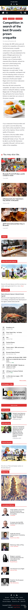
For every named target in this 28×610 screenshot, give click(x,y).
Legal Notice (17, 607)
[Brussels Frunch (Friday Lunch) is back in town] (14, 159)
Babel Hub (23, 601)
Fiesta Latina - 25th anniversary (15, 347)
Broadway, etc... (10, 327)
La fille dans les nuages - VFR (14, 376)
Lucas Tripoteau (14, 546)
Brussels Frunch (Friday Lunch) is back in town (14, 174)
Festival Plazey (10, 342)
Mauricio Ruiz (13, 570)
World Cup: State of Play (17, 545)
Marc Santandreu (14, 582)
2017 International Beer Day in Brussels (14, 224)
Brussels (7, 597)
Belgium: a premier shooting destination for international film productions (17, 558)
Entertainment (6, 599)
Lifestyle (12, 597)
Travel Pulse (14, 599)
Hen (7, 337)
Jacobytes (12, 515)
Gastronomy (11, 18)
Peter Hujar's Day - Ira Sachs (14, 332)
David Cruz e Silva (14, 537)
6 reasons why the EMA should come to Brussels (17, 523)
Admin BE (14, 41)
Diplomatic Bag (21, 599)
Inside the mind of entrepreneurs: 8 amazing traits (17, 535)
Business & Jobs (15, 601)
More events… (23, 380)
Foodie (4, 18)
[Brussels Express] (3, 13)
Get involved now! (5, 469)
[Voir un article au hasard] (25, 13)
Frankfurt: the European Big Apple (16, 580)
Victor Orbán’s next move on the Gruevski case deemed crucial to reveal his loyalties (17, 512)
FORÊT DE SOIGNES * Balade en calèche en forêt (15, 366)
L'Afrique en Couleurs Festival (14, 371)
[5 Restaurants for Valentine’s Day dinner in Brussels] (14, 184)
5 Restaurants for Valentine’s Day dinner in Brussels (13, 199)
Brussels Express (16, 605)
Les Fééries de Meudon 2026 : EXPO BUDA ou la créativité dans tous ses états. (16, 359)
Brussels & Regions (7, 601)
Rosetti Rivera (13, 561)
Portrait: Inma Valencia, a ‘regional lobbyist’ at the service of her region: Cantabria (19, 415)
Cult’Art (21, 597)
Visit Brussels (19, 18)
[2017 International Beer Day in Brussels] (14, 209)
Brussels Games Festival (13, 352)
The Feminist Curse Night (17, 568)
